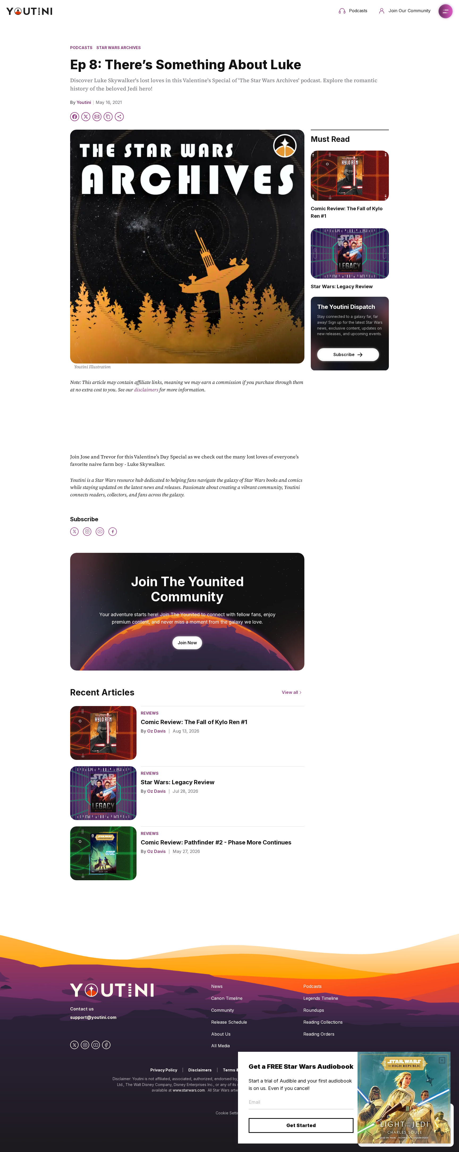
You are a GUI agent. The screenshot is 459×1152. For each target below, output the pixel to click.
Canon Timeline (227, 998)
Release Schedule (229, 1022)
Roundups (313, 1010)
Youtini (83, 102)
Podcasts (81, 47)
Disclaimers (200, 1070)
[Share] (119, 116)
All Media (220, 1045)
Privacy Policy (163, 1070)
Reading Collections (323, 1022)
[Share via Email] (96, 116)
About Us (221, 1034)
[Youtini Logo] (29, 11)
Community (222, 1010)
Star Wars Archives (118, 47)
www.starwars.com (189, 1090)
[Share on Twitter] (85, 116)
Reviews (150, 713)
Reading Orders (318, 1034)
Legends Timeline (320, 998)
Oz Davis (156, 731)
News (217, 986)
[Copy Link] (108, 116)
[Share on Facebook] (74, 116)
